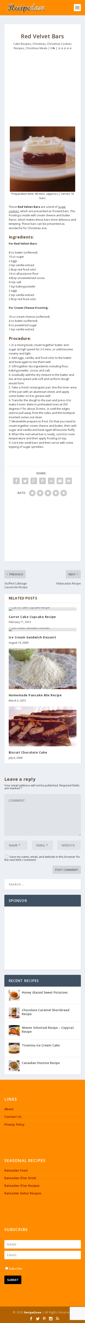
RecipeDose (32, 1312)
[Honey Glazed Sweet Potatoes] (14, 995)
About (9, 1109)
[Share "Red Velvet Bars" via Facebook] (16, 481)
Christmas (39, 44)
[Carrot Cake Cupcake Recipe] (42, 609)
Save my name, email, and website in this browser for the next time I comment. (42, 858)
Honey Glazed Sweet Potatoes (45, 992)
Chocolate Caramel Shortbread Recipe (45, 1012)
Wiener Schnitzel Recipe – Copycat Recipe (48, 1030)
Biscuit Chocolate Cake (28, 752)
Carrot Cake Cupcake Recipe (32, 617)
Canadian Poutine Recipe (41, 1063)
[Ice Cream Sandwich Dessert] (42, 629)
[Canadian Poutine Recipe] (14, 1065)
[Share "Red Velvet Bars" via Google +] (33, 481)
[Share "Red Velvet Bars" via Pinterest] (42, 481)
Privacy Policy (14, 1124)
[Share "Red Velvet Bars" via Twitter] (25, 481)
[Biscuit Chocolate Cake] (42, 726)
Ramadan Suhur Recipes (22, 1193)
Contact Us (12, 1117)
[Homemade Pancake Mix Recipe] (42, 668)
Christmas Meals (37, 48)
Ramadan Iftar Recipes (21, 1186)
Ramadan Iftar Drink (20, 1178)
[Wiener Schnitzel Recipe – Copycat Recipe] (14, 1030)
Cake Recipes (22, 44)
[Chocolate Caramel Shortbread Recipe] (14, 1012)
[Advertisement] (42, 89)
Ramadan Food (15, 1170)
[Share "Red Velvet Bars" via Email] (60, 481)
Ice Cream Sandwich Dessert (32, 637)
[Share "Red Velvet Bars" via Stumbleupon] (51, 481)
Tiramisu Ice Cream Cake (41, 1045)
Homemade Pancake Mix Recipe (35, 695)
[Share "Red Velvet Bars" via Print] (68, 481)
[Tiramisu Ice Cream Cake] (14, 1048)
